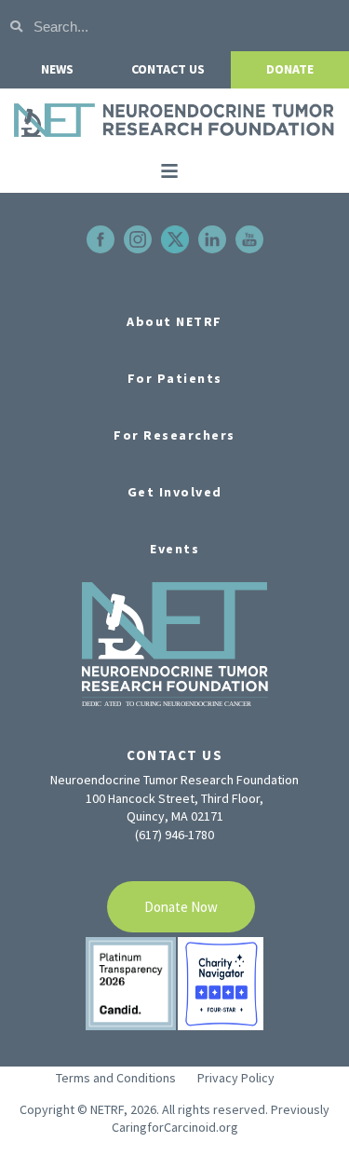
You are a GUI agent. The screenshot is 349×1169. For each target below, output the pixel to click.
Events (174, 548)
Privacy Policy (236, 1077)
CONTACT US (168, 69)
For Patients (175, 378)
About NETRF (174, 321)
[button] (169, 171)
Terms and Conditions (116, 1077)
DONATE (290, 69)
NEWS (57, 69)
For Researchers (174, 435)
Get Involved (175, 491)
